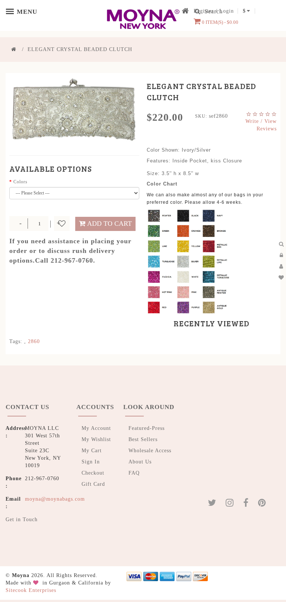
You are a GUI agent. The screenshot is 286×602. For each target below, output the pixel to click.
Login (226, 11)
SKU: (201, 116)
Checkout (93, 473)
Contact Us (27, 407)
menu (11, 11)
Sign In (91, 462)
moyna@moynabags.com (55, 499)
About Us (140, 462)
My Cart (92, 450)
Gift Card (93, 484)
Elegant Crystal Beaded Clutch (80, 49)
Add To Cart (109, 223)
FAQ (134, 473)
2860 (34, 341)
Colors (20, 181)
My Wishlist (96, 439)
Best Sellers (143, 439)
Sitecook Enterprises (31, 590)
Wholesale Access (149, 450)
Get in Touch (22, 519)
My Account (96, 428)
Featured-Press (146, 428)
